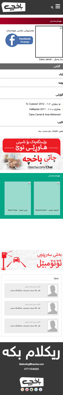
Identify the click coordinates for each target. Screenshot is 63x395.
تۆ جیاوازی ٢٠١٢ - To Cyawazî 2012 (43, 104)
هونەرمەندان (54, 176)
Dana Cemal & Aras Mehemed (45, 115)
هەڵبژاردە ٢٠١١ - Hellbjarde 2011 (45, 109)
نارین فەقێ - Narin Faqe (17, 210)
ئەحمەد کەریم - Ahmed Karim (46, 210)
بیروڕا (56, 278)
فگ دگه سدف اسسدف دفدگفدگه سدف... (24, 290)
